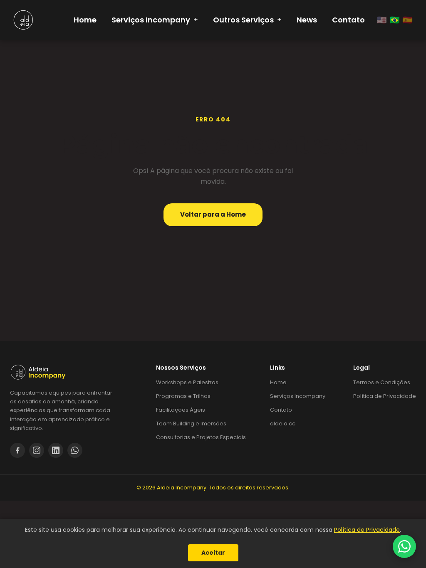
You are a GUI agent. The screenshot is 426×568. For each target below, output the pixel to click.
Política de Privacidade (384, 396)
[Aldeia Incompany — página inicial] (73, 372)
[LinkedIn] (55, 450)
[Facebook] (17, 450)
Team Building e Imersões (191, 423)
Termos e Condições (381, 382)
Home (85, 20)
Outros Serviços (247, 20)
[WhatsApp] (74, 450)
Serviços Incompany (154, 20)
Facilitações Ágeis (180, 410)
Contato (348, 20)
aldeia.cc (282, 423)
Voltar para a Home (213, 214)
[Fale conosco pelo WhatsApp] (404, 546)
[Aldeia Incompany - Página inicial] (23, 20)
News (307, 20)
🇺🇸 (381, 20)
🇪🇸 (407, 20)
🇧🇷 (394, 20)
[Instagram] (36, 450)
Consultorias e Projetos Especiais (201, 437)
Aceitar (213, 552)
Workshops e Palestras (187, 382)
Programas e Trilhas (183, 396)
